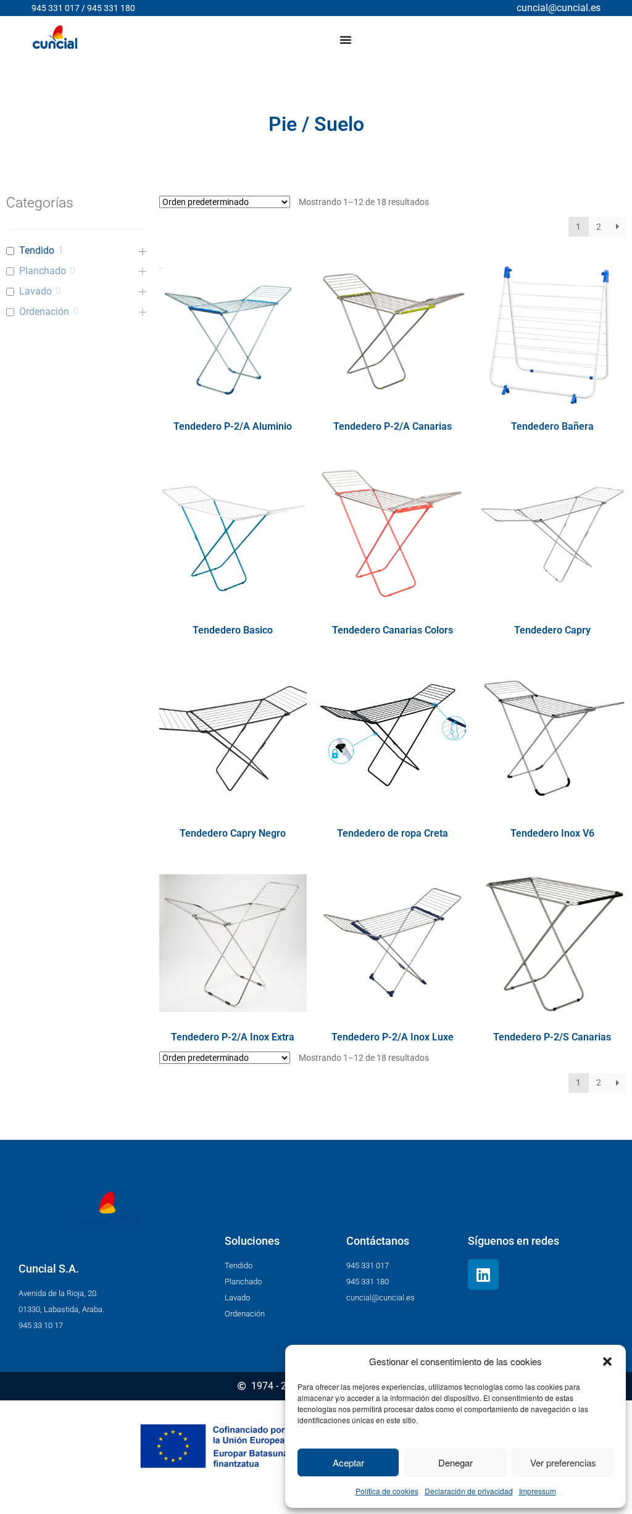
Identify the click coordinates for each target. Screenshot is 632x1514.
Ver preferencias (563, 1462)
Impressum (537, 1491)
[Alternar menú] (345, 39)
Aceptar (348, 1462)
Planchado (42, 271)
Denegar (455, 1462)
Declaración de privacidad (469, 1491)
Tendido (36, 250)
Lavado (35, 291)
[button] (607, 1361)
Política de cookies (387, 1491)
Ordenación (44, 311)
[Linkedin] (483, 1274)
